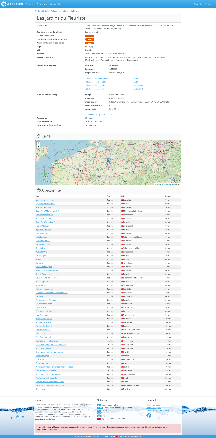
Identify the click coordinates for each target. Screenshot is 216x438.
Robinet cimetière (43, 322)
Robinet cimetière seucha (46, 378)
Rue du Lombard (43, 248)
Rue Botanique (42, 315)
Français (208, 4)
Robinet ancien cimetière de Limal (50, 381)
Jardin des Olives (43, 244)
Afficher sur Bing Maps (97, 85)
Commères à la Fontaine (46, 300)
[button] (108, 160)
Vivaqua (39, 259)
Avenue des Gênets (44, 318)
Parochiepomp (42, 363)
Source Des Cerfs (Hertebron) (48, 374)
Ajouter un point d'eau (46, 4)
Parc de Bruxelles (43, 329)
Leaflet (158, 184)
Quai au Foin (41, 307)
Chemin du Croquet (44, 311)
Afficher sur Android (96, 89)
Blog (60, 4)
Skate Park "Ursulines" (45, 222)
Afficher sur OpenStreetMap (99, 78)
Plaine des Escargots (44, 289)
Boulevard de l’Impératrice (47, 278)
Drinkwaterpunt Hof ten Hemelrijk (50, 352)
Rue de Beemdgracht (45, 274)
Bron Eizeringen (42, 355)
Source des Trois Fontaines (47, 341)
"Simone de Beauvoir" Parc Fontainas (52, 292)
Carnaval (39, 263)
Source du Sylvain (43, 348)
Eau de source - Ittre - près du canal (51, 385)
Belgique (54, 11)
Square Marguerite (44, 304)
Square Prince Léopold (45, 203)
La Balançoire (41, 237)
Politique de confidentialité (157, 410)
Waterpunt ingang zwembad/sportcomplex (54, 367)
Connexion (198, 4)
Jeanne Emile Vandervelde (47, 270)
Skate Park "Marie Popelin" (47, 211)
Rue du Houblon (43, 240)
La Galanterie (41, 333)
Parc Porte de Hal (43, 337)
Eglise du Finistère (43, 229)
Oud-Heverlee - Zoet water (47, 370)
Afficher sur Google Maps (97, 82)
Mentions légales (153, 407)
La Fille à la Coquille (44, 266)
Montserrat (41, 285)
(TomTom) (141, 85)
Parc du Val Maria (43, 218)
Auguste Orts (41, 252)
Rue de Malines (42, 226)
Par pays (30, 4)
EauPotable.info (14, 3)
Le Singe (39, 296)
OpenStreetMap (168, 184)
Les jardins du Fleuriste (45, 200)
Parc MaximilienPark (44, 214)
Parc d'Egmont (42, 281)
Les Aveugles (41, 255)
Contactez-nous (153, 405)
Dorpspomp (41, 359)
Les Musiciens (42, 233)
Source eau (40, 389)
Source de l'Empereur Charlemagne (51, 344)
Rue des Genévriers (44, 207)
